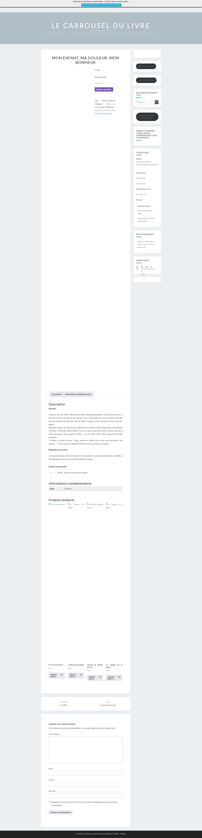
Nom (51, 769)
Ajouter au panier (104, 89)
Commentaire (55, 734)
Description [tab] (57, 394)
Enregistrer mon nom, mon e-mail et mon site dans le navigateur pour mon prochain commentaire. (84, 804)
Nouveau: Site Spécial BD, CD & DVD (147, 116)
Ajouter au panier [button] (56, 675)
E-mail (52, 780)
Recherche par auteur (146, 66)
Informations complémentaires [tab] (78, 394)
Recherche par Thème (146, 80)
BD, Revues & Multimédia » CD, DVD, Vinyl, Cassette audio (101, 5)
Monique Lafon (106, 113)
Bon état (98, 110)
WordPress (107, 834)
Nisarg (123, 834)
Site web (52, 791)
